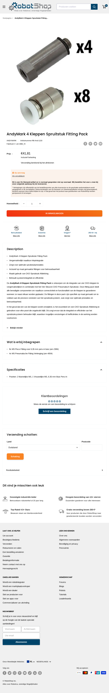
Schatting (15, 456)
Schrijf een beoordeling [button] (54, 411)
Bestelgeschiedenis (11, 540)
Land (9, 441)
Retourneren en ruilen (12, 548)
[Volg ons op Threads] (40, 673)
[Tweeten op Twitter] (95, 144)
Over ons (63, 535)
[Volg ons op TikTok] (30, 673)
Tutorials (62, 594)
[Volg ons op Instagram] (14, 673)
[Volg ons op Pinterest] (20, 673)
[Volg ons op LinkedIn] (35, 673)
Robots (62, 590)
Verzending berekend (30, 163)
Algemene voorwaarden (69, 540)
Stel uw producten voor (13, 594)
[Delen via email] (100, 144)
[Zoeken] (94, 7)
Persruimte (64, 548)
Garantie (6, 556)
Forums (62, 582)
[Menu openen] (4, 7)
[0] (104, 6)
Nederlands (43, 662)
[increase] (40, 203)
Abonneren (21, 642)
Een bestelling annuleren (13, 552)
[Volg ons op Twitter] (9, 673)
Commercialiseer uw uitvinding (16, 603)
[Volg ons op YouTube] (25, 673)
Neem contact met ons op (14, 564)
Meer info (16, 236)
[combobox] (74, 7)
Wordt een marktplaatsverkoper (16, 586)
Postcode (86, 441)
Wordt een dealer (10, 590)
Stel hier (67, 236)
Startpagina (7, 18)
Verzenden (7, 544)
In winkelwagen (54, 213)
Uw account (8, 535)
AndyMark (11, 141)
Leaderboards (65, 598)
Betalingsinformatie (11, 560)
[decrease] (24, 203)
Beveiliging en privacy (68, 544)
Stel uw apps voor (10, 598)
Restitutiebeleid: (13, 470)
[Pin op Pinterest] (90, 144)
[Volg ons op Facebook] (4, 673)
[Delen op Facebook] (85, 144)
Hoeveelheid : (13, 203)
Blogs (61, 586)
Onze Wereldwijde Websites (13, 662)
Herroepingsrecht (10, 568)
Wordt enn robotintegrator (14, 582)
